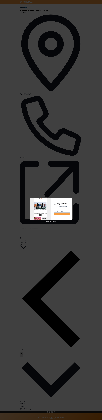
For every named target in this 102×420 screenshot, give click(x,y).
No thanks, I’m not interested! (51, 221)
